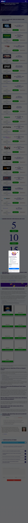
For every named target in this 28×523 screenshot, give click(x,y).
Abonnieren (14, 268)
